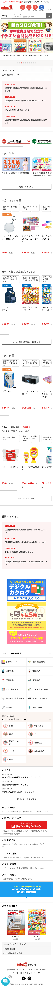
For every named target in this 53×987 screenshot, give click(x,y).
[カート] (29, 7)
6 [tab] (27, 62)
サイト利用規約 (19, 973)
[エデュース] (6, 7)
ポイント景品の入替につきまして (19, 110)
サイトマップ (34, 973)
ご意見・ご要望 (9, 864)
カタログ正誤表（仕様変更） (14, 944)
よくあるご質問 (9, 853)
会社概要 (11, 969)
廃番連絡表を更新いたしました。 (17, 784)
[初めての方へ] (35, 7)
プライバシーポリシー (36, 969)
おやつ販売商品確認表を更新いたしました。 (22, 777)
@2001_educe (26, 892)
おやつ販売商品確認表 (12, 953)
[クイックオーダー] (41, 7)
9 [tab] (33, 62)
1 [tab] (17, 62)
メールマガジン (9, 874)
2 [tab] (19, 62)
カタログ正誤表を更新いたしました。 (19, 791)
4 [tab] (23, 62)
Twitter (24, 978)
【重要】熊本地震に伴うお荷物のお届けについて (26, 100)
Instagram (29, 978)
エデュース (26, 964)
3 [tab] (21, 62)
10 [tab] (35, 62)
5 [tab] (25, 62)
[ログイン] (22, 7)
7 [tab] (29, 62)
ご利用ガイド (8, 840)
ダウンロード (8, 807)
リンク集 (21, 969)
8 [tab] (31, 62)
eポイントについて (11, 818)
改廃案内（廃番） (10, 948)
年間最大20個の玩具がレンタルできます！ (26, 2)
